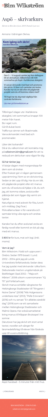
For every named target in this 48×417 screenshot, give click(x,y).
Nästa (41, 391)
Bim (11, 26)
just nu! (36, 26)
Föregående (9, 391)
